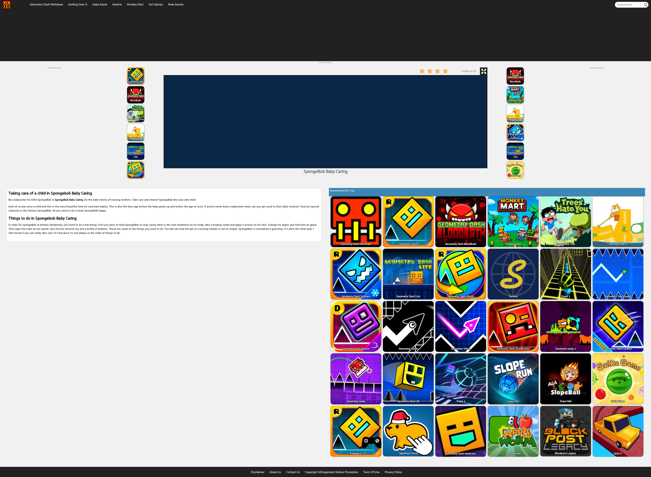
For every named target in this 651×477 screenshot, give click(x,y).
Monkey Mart (135, 4)
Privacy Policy (393, 472)
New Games (176, 4)
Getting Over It (77, 4)
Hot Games (156, 4)
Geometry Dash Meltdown (46, 4)
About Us (275, 472)
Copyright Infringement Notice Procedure (331, 472)
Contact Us (293, 472)
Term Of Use (371, 472)
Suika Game (99, 4)
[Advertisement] (325, 35)
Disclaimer (257, 472)
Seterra (117, 4)
